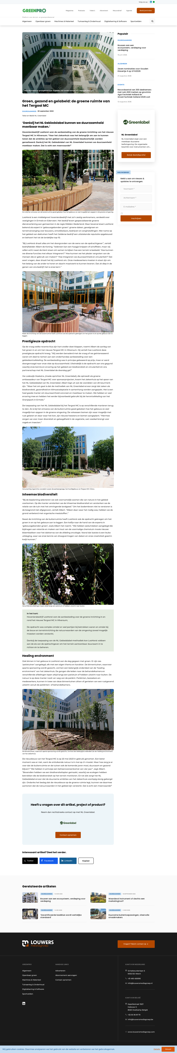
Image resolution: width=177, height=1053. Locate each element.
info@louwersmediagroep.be (140, 1019)
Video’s (92, 10)
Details (157, 1049)
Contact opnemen (63, 980)
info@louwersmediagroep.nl (140, 983)
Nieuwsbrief (117, 10)
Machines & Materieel (64, 21)
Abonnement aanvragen (66, 975)
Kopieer (86, 861)
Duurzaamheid (29, 111)
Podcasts (81, 10)
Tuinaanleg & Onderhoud (89, 21)
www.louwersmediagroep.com (141, 1032)
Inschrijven (136, 218)
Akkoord (168, 1049)
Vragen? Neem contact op (134, 944)
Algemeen (27, 21)
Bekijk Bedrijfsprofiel (136, 155)
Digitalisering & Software (115, 21)
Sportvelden (136, 21)
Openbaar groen (43, 21)
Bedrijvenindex (146, 10)
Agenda (129, 10)
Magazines (69, 10)
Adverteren (104, 10)
